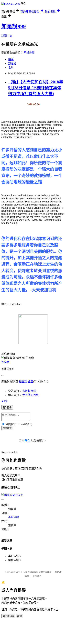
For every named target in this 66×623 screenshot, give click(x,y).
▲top (4, 400)
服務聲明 (36, 576)
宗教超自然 (29, 390)
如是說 (5, 362)
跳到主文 (6, 35)
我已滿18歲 (8, 616)
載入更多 (7, 407)
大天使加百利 (30, 395)
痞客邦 (23, 381)
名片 (11, 67)
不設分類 (29, 52)
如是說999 (13, 26)
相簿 (11, 59)
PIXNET (16, 572)
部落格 (12, 63)
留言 (30, 381)
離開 (19, 616)
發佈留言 (7, 428)
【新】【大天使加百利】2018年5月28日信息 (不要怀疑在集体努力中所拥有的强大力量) (35, 88)
